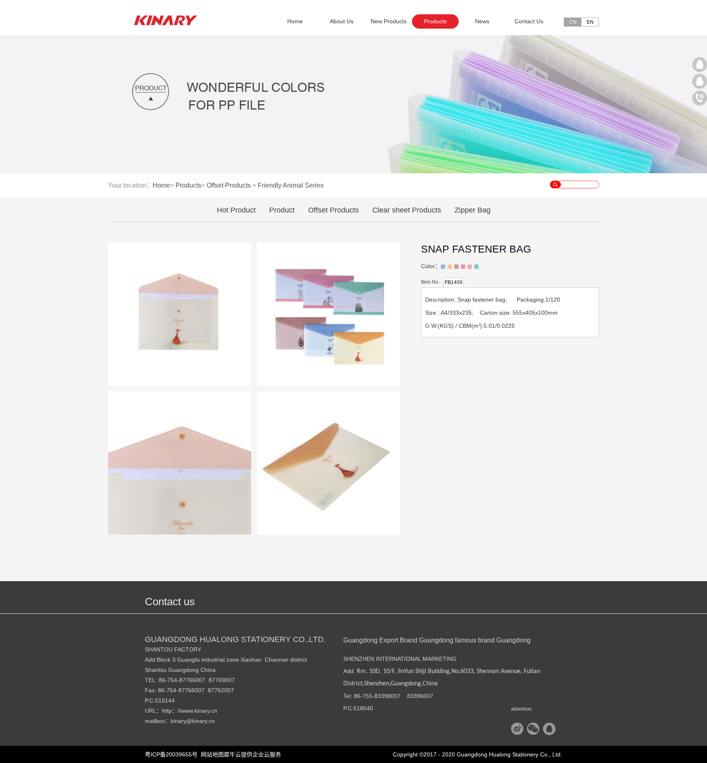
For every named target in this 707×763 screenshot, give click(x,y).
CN (572, 22)
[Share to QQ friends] (549, 729)
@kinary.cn (200, 721)
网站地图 (211, 754)
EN (590, 22)
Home (295, 21)
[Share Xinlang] (517, 729)
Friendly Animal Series (291, 185)
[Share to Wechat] (533, 729)
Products (188, 185)
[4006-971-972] (699, 98)
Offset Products (229, 185)
